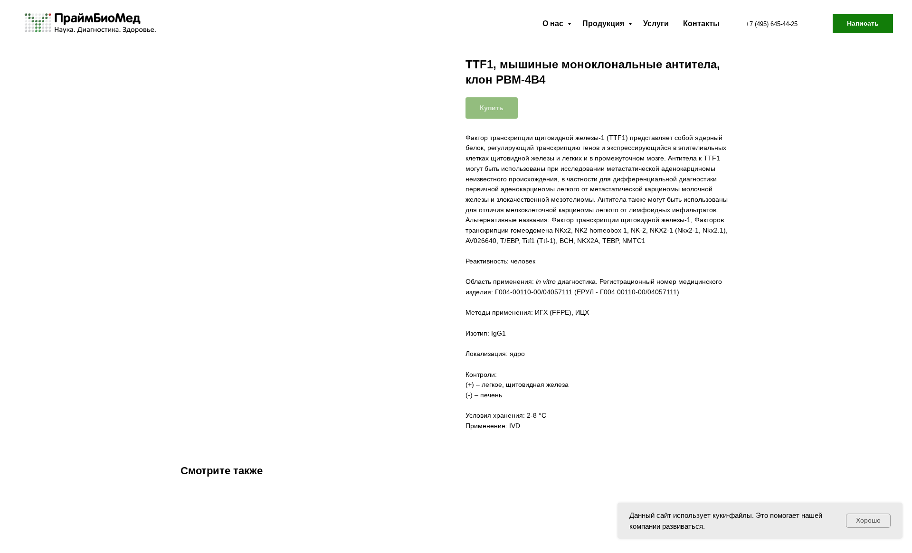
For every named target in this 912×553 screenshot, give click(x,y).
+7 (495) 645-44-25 (772, 24)
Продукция (604, 23)
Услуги (656, 23)
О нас (553, 23)
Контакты (701, 23)
